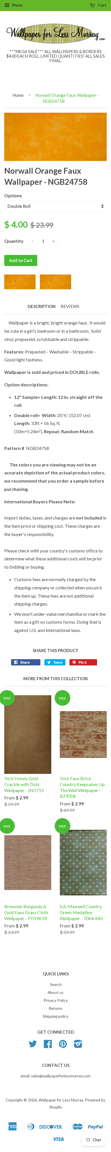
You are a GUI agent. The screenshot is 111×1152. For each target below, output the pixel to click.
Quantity (14, 241)
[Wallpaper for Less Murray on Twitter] (32, 1046)
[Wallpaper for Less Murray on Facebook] (48, 1046)
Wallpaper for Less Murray (61, 1100)
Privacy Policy (56, 1000)
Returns (55, 1008)
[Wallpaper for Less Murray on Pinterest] (63, 1046)
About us (55, 992)
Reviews (70, 306)
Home (18, 95)
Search (55, 984)
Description (42, 306)
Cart (102, 5)
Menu (16, 5)
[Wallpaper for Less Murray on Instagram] (78, 1046)
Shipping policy (55, 1016)
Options (13, 195)
